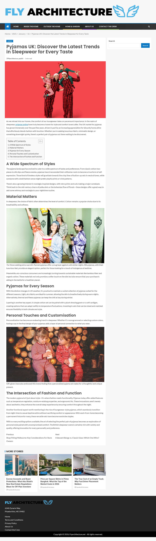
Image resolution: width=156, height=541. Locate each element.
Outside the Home (52, 26)
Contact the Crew (108, 26)
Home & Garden (72, 26)
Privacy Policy (11, 523)
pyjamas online (21, 124)
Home (16, 26)
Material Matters (17, 148)
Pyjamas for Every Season (20, 151)
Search (112, 41)
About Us (89, 26)
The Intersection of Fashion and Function (26, 156)
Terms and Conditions (14, 520)
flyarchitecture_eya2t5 (15, 58)
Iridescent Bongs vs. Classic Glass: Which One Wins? (77, 436)
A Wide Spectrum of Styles (20, 145)
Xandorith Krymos (14, 490)
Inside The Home (31, 26)
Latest (10, 41)
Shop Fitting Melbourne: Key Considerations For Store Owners (29, 437)
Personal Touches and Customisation (24, 154)
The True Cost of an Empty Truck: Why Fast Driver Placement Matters (89, 481)
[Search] (149, 26)
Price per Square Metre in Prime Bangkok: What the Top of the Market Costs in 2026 (54, 481)
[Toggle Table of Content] (39, 141)
